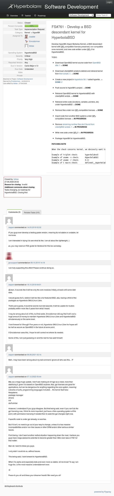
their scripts (63, 73)
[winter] (9, 223)
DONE (57, 82)
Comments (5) (14, 212)
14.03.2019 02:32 (34, 227)
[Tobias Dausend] (26, 47)
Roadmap (42, 15)
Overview (14, 15)
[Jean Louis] (9, 259)
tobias (31, 46)
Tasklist (28, 15)
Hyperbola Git (80, 79)
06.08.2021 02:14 (34, 354)
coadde (32, 36)
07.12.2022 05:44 (34, 376)
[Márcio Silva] (26, 37)
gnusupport (13, 262)
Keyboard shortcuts (15, 486)
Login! (109, 2)
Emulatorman (34, 41)
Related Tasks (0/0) (32, 212)
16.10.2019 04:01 (34, 284)
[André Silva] (26, 42)
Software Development (25, 79)
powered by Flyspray (102, 491)
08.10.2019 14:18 (38, 262)
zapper (11, 227)
